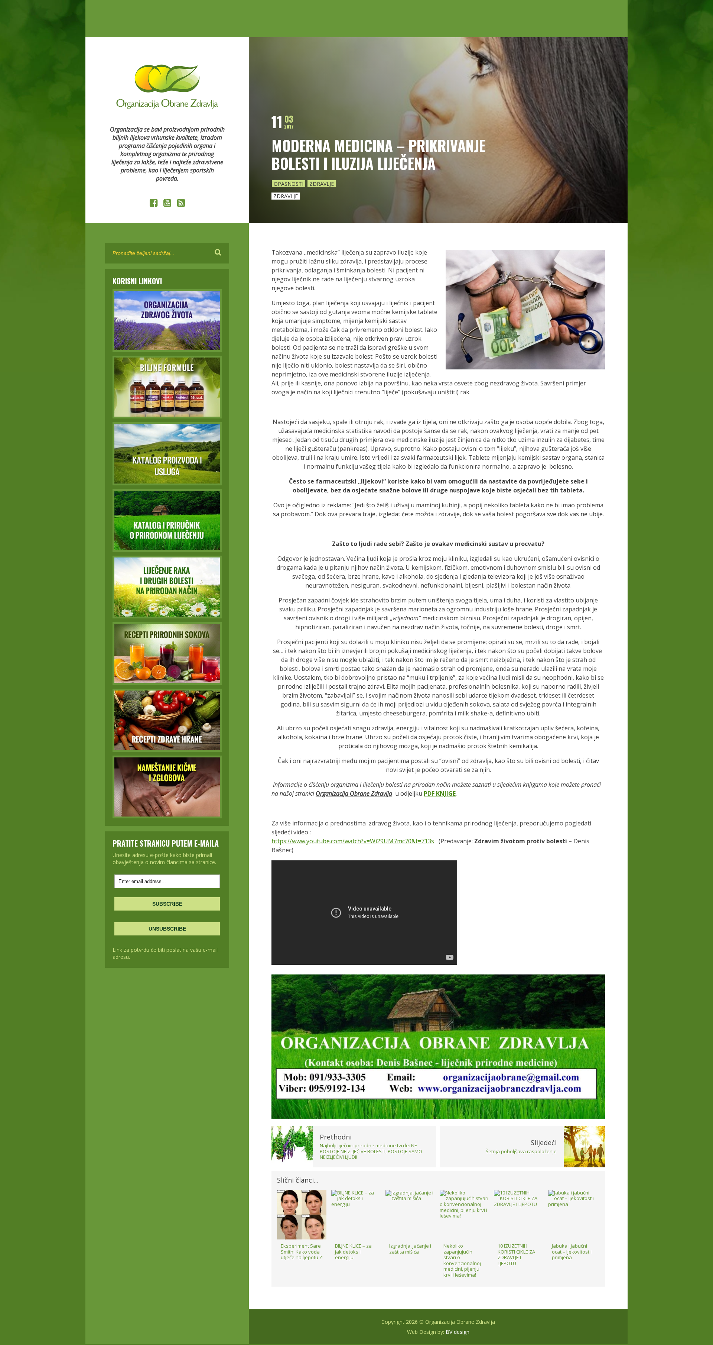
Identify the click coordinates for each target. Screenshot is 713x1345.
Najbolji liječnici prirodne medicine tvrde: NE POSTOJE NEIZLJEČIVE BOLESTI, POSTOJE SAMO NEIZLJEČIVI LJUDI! (371, 1151)
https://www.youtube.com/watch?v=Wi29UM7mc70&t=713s (352, 841)
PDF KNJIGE (440, 793)
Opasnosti (288, 183)
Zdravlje (321, 183)
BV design (457, 1331)
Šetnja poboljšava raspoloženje (521, 1151)
